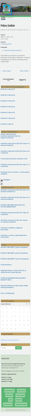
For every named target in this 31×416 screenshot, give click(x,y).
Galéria (10, 399)
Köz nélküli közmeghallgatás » (13, 87)
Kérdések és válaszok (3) (8, 112)
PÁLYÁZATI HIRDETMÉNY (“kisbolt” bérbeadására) (15, 259)
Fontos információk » (9, 132)
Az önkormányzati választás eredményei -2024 (14, 159)
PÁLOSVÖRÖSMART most (15, 80)
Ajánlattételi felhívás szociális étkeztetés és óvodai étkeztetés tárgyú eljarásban (13, 271)
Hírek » (4, 245)
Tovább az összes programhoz (10, 340)
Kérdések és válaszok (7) (8, 89)
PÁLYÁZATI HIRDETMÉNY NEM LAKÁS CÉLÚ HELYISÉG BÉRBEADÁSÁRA (13, 206)
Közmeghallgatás (5, 180)
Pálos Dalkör (6, 71)
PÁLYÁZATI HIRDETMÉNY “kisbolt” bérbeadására (14, 247)
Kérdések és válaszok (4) (8, 106)
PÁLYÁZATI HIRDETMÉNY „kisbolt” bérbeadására (14, 253)
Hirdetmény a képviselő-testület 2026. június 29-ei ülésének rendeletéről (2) (15, 190)
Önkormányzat (21, 390)
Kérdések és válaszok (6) (8, 95)
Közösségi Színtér (6, 44)
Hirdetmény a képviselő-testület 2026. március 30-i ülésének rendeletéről (14, 221)
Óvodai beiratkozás (6, 264)
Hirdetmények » (7, 187)
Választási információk (21, 404)
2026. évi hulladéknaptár (8, 293)
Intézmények (9, 395)
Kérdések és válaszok (7, 124)
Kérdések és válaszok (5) (8, 101)
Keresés (18, 348)
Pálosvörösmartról (9, 390)
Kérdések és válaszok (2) (8, 118)
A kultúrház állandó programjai (14, 29)
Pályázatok (18, 399)
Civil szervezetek (20, 395)
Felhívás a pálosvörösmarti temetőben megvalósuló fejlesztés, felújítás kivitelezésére (11, 136)
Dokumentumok (8, 404)
